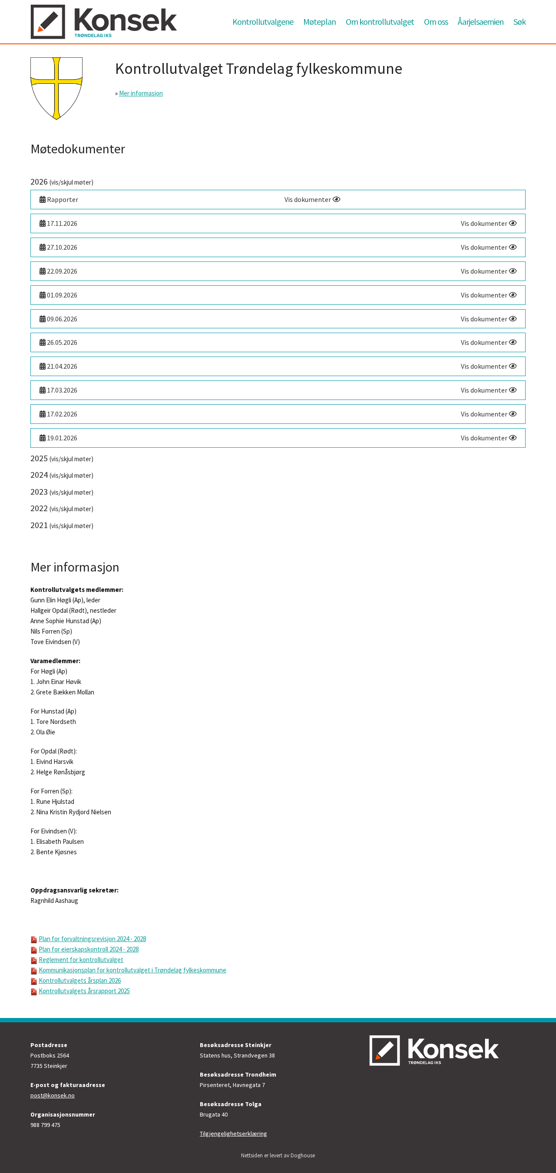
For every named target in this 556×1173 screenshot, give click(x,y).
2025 (61, 458)
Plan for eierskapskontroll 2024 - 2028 (89, 949)
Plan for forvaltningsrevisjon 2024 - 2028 (92, 939)
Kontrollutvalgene (262, 21)
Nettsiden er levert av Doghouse (278, 1155)
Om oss (436, 21)
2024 (61, 474)
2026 (61, 181)
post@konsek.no (52, 1095)
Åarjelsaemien (480, 21)
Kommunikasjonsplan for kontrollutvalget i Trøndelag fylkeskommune (132, 970)
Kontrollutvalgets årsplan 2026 (80, 980)
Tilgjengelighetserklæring (233, 1133)
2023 (61, 491)
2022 (61, 507)
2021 (61, 524)
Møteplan (319, 21)
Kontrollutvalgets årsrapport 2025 (84, 991)
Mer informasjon (141, 93)
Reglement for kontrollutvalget (81, 959)
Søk (519, 21)
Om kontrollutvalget (380, 21)
